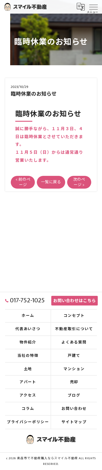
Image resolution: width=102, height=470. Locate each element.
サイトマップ (74, 422)
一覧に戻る (51, 182)
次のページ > (79, 182)
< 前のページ (23, 182)
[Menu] (93, 6)
